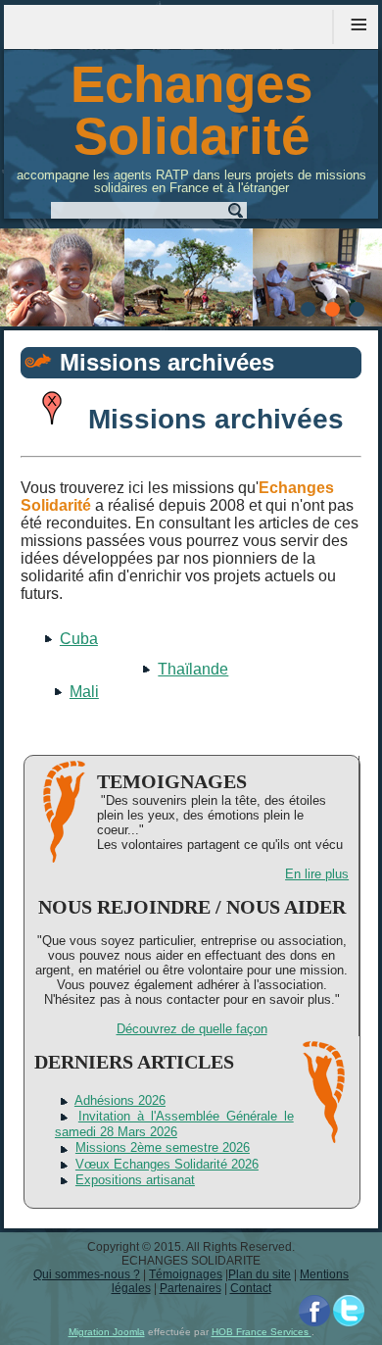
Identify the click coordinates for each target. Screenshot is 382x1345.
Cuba (79, 638)
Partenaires (190, 1288)
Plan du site (259, 1274)
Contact (250, 1288)
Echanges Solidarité (191, 110)
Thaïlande (193, 669)
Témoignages (185, 1274)
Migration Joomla (107, 1331)
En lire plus (317, 874)
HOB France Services (261, 1331)
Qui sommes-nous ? (86, 1274)
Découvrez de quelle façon (192, 1028)
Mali (84, 691)
